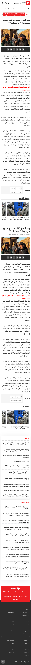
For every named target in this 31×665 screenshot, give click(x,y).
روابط (26, 596)
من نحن (15, 596)
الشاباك (13, 188)
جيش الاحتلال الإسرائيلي (16, 192)
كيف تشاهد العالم (17, 3)
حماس (18, 188)
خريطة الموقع (15, 599)
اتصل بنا (20, 596)
